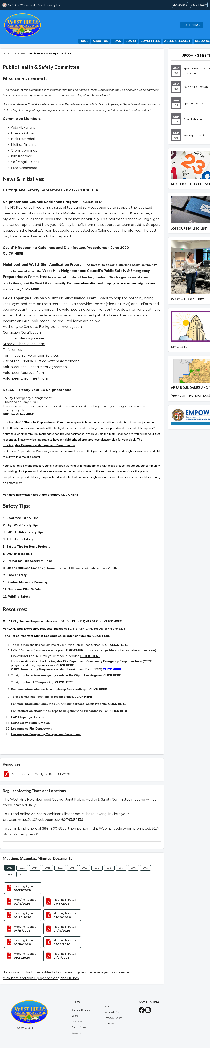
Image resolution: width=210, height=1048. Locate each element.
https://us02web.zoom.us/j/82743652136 (50, 820)
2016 (133, 867)
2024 (35, 867)
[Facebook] (142, 1011)
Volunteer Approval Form (24, 373)
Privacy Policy (113, 1017)
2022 (60, 867)
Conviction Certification (22, 332)
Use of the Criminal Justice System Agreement (41, 361)
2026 (9, 867)
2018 (109, 867)
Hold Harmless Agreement (25, 338)
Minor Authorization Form (24, 344)
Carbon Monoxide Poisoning (28, 582)
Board (131, 40)
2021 (72, 867)
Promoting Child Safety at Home (30, 561)
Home (84, 40)
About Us (100, 40)
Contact (110, 1023)
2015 (145, 867)
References (12, 350)
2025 (22, 867)
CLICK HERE (13, 253)
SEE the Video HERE (18, 414)
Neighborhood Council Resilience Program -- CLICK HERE (53, 202)
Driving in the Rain (19, 553)
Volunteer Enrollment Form (26, 378)
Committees (150, 40)
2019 (97, 867)
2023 (47, 867)
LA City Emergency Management (27, 398)
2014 (9, 874)
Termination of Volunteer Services (31, 355)
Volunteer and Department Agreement (35, 367)
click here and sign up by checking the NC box (41, 978)
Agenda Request (177, 40)
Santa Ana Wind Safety (24, 589)
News (116, 40)
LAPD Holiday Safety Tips (25, 532)
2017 (121, 867)
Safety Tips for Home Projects (28, 546)
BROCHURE (76, 650)
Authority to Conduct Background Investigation (42, 327)
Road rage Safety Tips (22, 518)
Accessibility (112, 1012)
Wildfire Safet (18, 596)
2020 (84, 867)
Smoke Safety (17, 575)
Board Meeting (193, 119)
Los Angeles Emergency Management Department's (39, 445)
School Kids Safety (20, 539)
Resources (77, 1032)
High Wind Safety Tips (22, 525)
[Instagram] (148, 1011)
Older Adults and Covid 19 (25, 568)
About (109, 1006)
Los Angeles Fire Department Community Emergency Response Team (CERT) (99, 661)
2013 (22, 874)
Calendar (192, 25)
